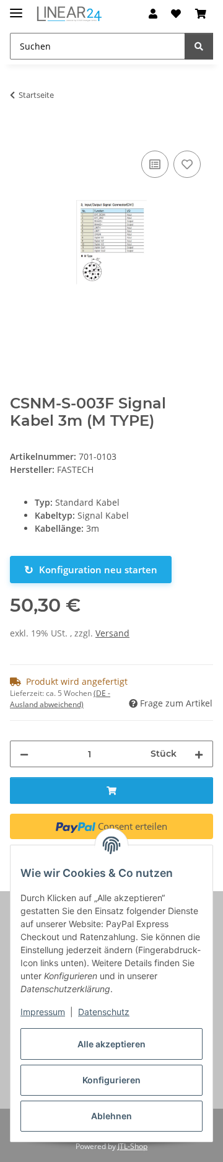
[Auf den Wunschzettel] (187, 164)
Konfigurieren (111, 1080)
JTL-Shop (132, 1146)
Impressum (42, 1011)
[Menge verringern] (24, 754)
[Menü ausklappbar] (16, 7)
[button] (153, 13)
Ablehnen (111, 1116)
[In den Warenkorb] (20, 134)
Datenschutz (103, 1011)
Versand (112, 633)
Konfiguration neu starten (90, 569)
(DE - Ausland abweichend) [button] (60, 699)
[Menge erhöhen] (198, 754)
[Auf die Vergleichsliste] (154, 164)
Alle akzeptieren (111, 1044)
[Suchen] (199, 46)
